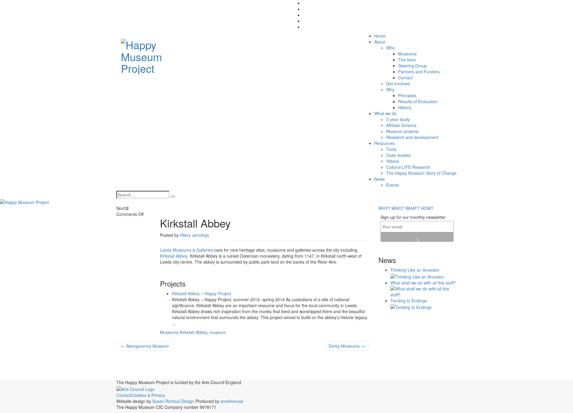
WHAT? (412, 208)
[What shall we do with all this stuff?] (423, 291)
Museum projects (402, 131)
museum (218, 332)
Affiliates (191, 363)
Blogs (212, 363)
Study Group (337, 376)
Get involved (398, 83)
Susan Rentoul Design (173, 401)
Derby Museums (347, 346)
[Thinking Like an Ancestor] (417, 276)
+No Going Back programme (147, 364)
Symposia (360, 375)
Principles (407, 95)
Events (392, 185)
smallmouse (232, 401)
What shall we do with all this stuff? (423, 283)
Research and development (412, 137)
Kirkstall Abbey (193, 332)
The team (407, 60)
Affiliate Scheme (401, 125)
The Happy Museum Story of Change (421, 173)
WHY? (384, 208)
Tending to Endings (408, 301)
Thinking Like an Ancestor (414, 270)
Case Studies (239, 364)
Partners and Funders (419, 72)
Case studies (398, 155)
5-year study (398, 119)
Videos (392, 161)
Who (390, 48)
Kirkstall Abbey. (174, 256)
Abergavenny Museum (145, 346)
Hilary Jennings (194, 235)
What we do (385, 113)
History (404, 107)
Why (390, 89)
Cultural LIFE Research (408, 167)
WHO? (398, 208)
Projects (148, 374)
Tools (391, 149)
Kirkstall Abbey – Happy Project (201, 293)
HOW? (427, 208)
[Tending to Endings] (411, 307)
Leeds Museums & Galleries (187, 250)
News (379, 179)
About (379, 42)
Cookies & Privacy (148, 395)
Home (380, 36)
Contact (405, 78)
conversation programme (339, 365)
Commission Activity (287, 363)
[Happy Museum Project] (155, 54)
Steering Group (412, 66)
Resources (384, 143)
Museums (407, 54)
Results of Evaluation (418, 101)
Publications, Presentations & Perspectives (228, 374)
